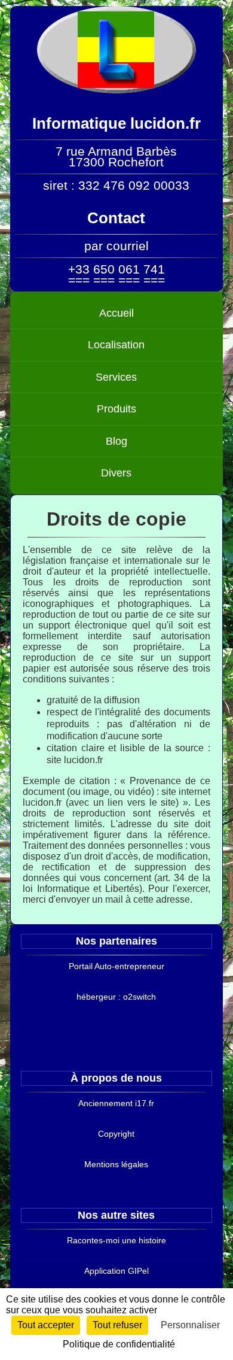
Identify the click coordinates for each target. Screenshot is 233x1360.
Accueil (116, 313)
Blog (116, 441)
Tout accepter (45, 1325)
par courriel (116, 246)
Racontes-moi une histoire (116, 1240)
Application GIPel (116, 1271)
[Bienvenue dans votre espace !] (116, 90)
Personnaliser (190, 1325)
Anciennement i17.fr (116, 1103)
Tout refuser (117, 1325)
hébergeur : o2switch (116, 996)
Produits (116, 409)
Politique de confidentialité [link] (119, 1344)
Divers (116, 473)
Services (116, 377)
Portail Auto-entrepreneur (116, 966)
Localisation (116, 345)
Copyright (116, 1134)
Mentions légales (116, 1164)
